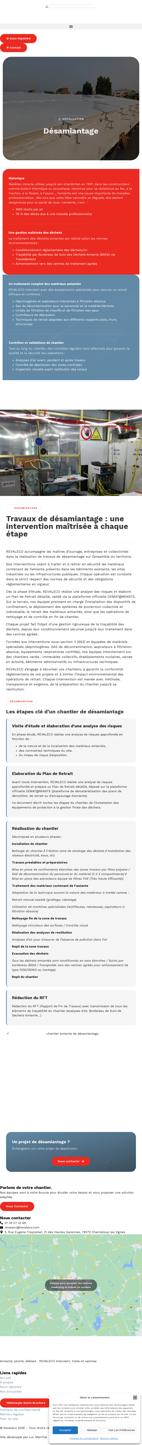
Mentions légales (109, 1438)
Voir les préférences (121, 1430)
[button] (135, 1397)
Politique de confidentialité (84, 1438)
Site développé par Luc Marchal (23, 1437)
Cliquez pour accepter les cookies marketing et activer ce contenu (71, 1285)
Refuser (92, 1430)
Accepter (65, 1430)
